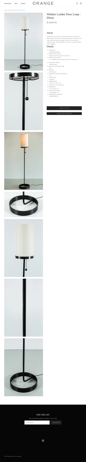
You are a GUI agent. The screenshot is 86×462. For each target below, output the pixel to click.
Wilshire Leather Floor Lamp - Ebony (16, 10)
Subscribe (56, 422)
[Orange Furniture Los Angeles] (43, 3)
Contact (23, 3)
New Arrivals (7, 3)
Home (5, 10)
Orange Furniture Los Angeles (14, 456)
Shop (15, 3)
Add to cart (64, 108)
